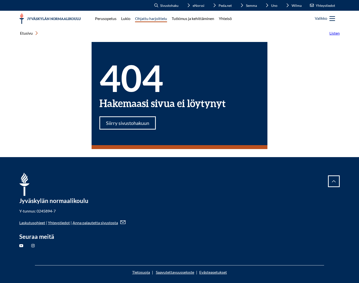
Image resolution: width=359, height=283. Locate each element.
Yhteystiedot (59, 222)
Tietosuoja (141, 272)
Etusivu (26, 33)
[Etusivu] (50, 18)
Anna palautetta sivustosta (95, 222)
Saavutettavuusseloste (175, 272)
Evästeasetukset (213, 272)
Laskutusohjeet (32, 222)
